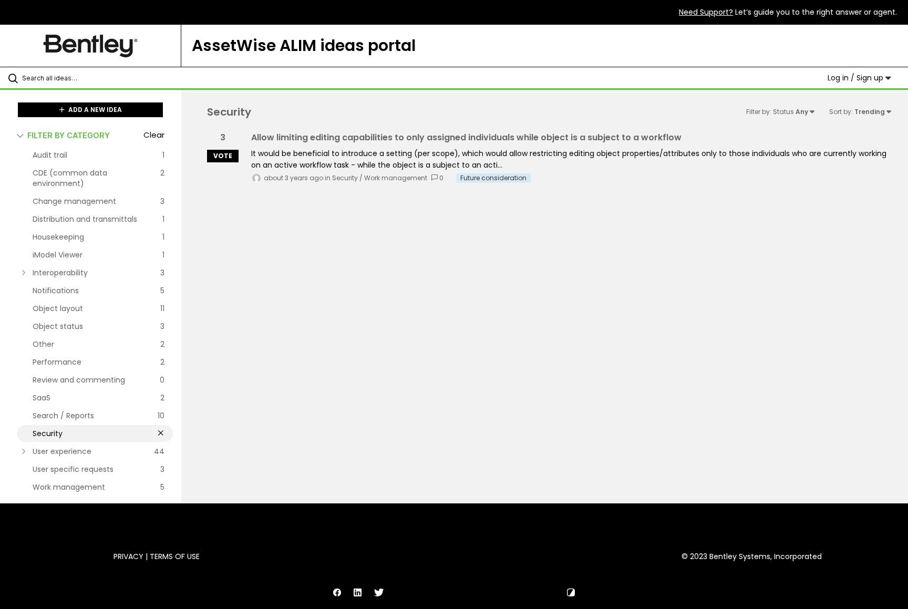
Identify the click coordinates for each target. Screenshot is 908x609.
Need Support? (706, 12)
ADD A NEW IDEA (94, 109)
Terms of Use (175, 556)
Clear (153, 134)
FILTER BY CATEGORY (68, 135)
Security (345, 177)
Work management (395, 177)
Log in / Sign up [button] (856, 78)
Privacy (128, 556)
